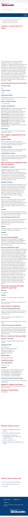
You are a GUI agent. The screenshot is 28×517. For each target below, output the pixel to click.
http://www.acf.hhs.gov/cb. (7, 357)
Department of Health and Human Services (13, 19)
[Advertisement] (14, 44)
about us (6, 502)
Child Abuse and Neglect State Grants (11, 433)
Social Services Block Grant (9, 440)
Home (1, 19)
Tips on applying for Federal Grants (11, 484)
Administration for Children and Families (10, 20)
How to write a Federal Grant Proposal (11, 482)
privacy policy (7, 499)
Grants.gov (5, 486)
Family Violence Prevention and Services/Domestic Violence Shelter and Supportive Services (12, 436)
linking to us (16, 499)
